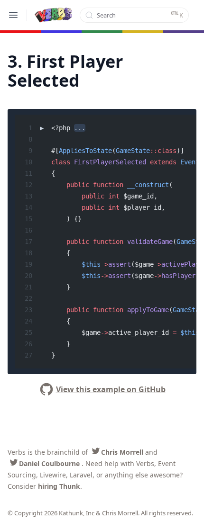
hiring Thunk (59, 486)
